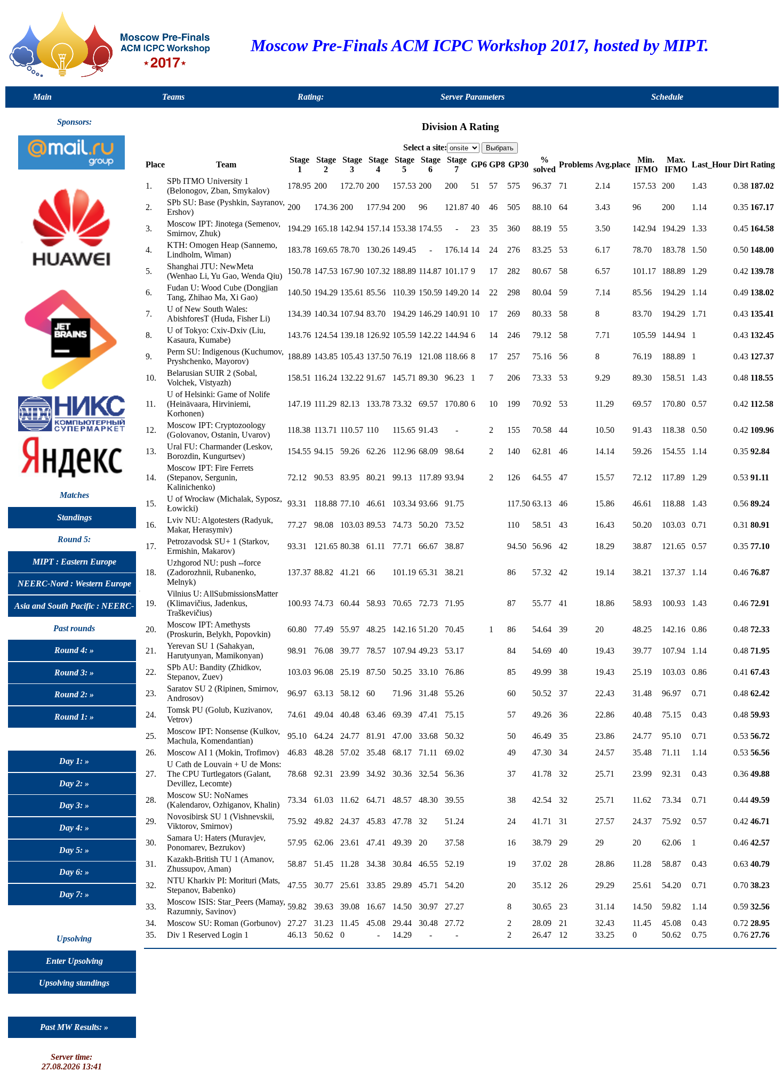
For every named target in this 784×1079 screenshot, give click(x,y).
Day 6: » (74, 871)
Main (42, 96)
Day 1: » (74, 761)
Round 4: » (74, 650)
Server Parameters (473, 96)
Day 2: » (74, 783)
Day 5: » (74, 850)
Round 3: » (74, 672)
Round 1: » (74, 716)
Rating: (311, 96)
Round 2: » (74, 694)
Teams (173, 96)
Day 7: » (74, 894)
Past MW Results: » (74, 1027)
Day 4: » (74, 827)
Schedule (667, 96)
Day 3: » (74, 805)
